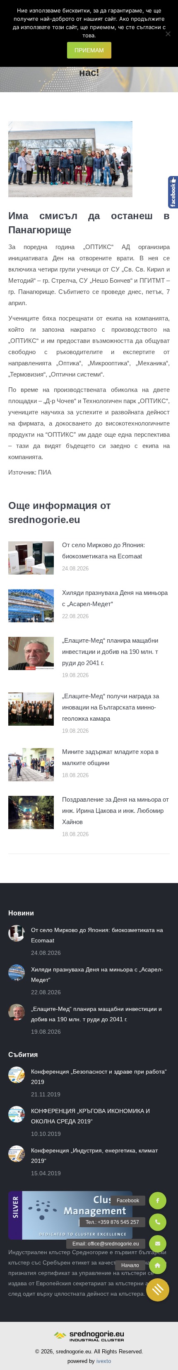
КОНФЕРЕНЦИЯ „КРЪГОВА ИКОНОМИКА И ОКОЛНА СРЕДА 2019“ (90, 1116)
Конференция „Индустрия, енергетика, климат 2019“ (94, 1155)
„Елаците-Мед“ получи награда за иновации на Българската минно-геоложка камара (110, 707)
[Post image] (31, 558)
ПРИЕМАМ (89, 50)
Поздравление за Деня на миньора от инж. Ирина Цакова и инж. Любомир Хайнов (115, 810)
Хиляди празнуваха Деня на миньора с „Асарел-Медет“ (115, 598)
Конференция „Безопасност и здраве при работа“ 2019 (99, 1076)
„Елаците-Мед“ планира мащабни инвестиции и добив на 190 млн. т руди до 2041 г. (110, 651)
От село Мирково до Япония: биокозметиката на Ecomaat (103, 550)
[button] (157, 1290)
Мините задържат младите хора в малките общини (110, 757)
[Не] (168, 33)
